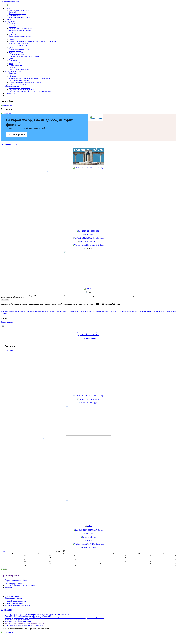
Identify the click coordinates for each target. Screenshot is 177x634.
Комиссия (12, 77)
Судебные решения (15, 65)
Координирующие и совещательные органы (24, 56)
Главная (7, 8)
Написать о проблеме (16, 135)
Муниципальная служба (13, 71)
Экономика (13, 34)
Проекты (12, 67)
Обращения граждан (12, 86)
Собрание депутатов (12, 93)
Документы (9, 58)
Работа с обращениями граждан (16, 603)
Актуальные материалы (17, 14)
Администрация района (13, 584)
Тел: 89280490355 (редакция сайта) (17, 620)
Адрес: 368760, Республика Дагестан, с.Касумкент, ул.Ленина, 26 (28, 616)
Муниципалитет (10, 21)
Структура (12, 25)
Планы (11, 40)
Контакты (12, 27)
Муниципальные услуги (17, 84)
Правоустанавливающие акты (19, 69)
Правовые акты (14, 75)
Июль (3, 551)
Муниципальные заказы (17, 53)
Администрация (10, 575)
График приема (10, 600)
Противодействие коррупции (19, 80)
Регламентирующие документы (16, 602)
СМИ (11, 32)
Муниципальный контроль (18, 43)
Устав (11, 64)
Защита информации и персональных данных (25, 82)
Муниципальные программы (19, 49)
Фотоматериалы (14, 16)
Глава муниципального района (16, 580)
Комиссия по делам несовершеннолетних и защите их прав (29, 78)
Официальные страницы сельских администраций (22, 585)
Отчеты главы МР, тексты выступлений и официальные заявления (32, 41)
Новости (8, 19)
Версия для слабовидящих (10, 2)
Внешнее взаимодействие (18, 45)
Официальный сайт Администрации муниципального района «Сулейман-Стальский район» (37, 614)
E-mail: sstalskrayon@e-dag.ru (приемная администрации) (24, 625)
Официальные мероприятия (19, 10)
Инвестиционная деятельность (20, 36)
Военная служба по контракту (19, 17)
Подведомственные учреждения (20, 28)
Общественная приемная (13, 598)
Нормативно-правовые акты (19, 62)
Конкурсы (12, 73)
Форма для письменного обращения (21, 90)
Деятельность (9, 38)
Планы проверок (15, 51)
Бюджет (11, 47)
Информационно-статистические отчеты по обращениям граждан (32, 91)
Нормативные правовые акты (19, 88)
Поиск (7, 95)
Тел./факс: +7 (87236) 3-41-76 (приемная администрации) (25, 623)
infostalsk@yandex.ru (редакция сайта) (18, 621)
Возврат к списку (7, 322)
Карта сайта (13, 12)
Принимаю (5, 300)
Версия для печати (7, 308)
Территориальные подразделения (20, 30)
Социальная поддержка (17, 54)
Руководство (13, 23)
